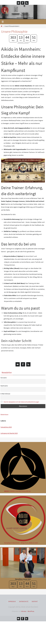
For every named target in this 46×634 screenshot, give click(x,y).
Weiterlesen (4, 414)
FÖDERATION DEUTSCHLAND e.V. (17, 491)
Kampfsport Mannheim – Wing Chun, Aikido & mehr (21, 543)
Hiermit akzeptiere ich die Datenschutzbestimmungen (21, 402)
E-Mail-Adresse (5, 394)
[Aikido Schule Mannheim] (22, 3)
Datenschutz (23, 601)
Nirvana (23, 611)
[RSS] (27, 3)
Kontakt (35, 601)
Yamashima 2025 (6, 427)
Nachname (4, 386)
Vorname (4, 378)
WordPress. (31, 611)
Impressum (12, 601)
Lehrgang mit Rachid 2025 (9, 433)
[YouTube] (18, 3)
